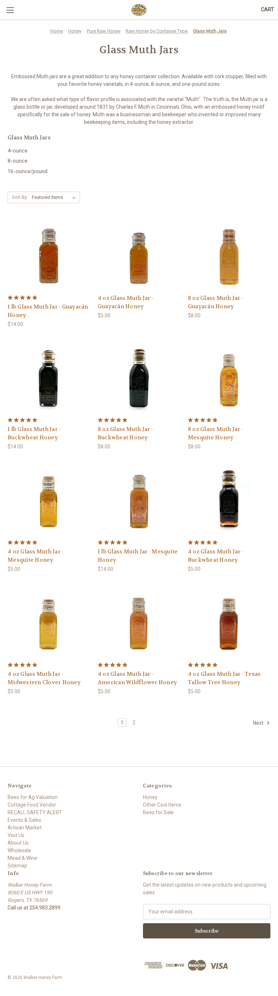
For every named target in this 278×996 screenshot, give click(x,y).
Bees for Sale (158, 812)
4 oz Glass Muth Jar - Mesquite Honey (35, 556)
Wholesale (19, 850)
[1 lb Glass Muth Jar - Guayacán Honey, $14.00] (49, 255)
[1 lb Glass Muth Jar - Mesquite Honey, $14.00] (139, 500)
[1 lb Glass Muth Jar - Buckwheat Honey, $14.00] (49, 377)
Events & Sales (24, 820)
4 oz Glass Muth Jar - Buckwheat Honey (216, 556)
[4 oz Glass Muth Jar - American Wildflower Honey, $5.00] (139, 622)
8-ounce (18, 161)
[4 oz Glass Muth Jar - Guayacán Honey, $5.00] (139, 255)
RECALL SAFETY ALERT (35, 812)
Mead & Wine (22, 858)
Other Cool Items (162, 805)
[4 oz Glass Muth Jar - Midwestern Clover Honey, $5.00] (49, 622)
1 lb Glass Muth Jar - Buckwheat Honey (34, 433)
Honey (150, 797)
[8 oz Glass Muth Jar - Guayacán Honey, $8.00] (229, 255)
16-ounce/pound (27, 171)
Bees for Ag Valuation (33, 797)
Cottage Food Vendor (32, 805)
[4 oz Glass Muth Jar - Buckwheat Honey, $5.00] (229, 500)
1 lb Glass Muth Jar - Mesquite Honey (138, 556)
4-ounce (18, 150)
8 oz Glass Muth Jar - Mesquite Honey (215, 433)
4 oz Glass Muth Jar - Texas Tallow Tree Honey (224, 678)
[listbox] (55, 197)
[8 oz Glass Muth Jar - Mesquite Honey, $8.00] (229, 377)
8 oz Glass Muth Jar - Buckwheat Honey (125, 433)
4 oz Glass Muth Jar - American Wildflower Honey (137, 678)
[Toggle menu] (10, 10)
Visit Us (16, 835)
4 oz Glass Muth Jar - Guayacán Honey (125, 302)
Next (259, 723)
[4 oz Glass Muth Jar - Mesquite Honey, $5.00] (49, 500)
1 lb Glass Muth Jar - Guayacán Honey (48, 311)
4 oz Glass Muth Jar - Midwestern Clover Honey (44, 678)
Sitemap (17, 866)
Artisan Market (25, 827)
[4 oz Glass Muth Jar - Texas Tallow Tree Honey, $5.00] (229, 622)
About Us (18, 843)
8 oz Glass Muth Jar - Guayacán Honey (215, 302)
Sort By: (20, 197)
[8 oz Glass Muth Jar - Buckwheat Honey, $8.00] (139, 377)
